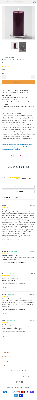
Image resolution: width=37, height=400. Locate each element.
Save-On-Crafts (15, 387)
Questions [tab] (16, 197)
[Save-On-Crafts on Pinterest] (19, 382)
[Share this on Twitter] (12, 155)
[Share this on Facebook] (16, 155)
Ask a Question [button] (19, 191)
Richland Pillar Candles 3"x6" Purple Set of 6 (14, 240)
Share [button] (6, 244)
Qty (3, 73)
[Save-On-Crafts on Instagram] (17, 382)
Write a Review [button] (19, 187)
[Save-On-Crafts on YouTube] (22, 382)
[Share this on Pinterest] (20, 155)
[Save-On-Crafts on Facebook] (15, 382)
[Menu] (1, 2)
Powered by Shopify (25, 387)
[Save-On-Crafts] (18, 2)
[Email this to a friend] (24, 155)
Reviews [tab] (5, 197)
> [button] (23, 341)
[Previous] (3, 22)
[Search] (30, 2)
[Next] (33, 22)
